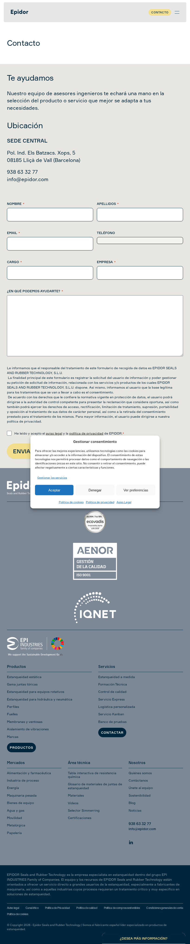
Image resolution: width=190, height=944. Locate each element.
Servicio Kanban (111, 714)
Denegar (95, 490)
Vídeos (73, 803)
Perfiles (13, 707)
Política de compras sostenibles (122, 908)
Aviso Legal (124, 502)
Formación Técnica (112, 684)
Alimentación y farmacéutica (29, 773)
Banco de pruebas (112, 722)
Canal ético (31, 908)
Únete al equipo (141, 788)
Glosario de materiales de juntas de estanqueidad (95, 786)
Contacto (159, 12)
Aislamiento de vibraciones (28, 729)
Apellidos (108, 204)
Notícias (135, 810)
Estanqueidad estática (24, 677)
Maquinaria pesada (22, 795)
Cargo (14, 262)
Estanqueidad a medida (116, 677)
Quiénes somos (140, 773)
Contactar (112, 732)
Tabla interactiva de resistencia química (92, 775)
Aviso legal (13, 908)
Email (13, 233)
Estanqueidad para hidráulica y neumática (39, 699)
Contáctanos (138, 780)
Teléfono (106, 233)
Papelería (14, 833)
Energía (13, 788)
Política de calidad (86, 908)
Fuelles (12, 714)
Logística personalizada (116, 707)
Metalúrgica (16, 825)
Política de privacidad (100, 502)
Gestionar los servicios (52, 477)
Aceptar (54, 490)
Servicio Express (111, 699)
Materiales (76, 795)
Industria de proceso (23, 780)
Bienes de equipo (20, 803)
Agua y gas (15, 810)
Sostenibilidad (140, 795)
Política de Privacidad (57, 908)
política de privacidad (86, 433)
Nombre (15, 204)
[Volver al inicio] (19, 12)
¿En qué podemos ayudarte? (35, 291)
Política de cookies (71, 502)
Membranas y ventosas (24, 722)
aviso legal (54, 433)
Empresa (106, 262)
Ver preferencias (136, 490)
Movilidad (14, 818)
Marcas (12, 737)
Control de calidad (112, 692)
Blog (132, 803)
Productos (21, 747)
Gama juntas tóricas (22, 684)
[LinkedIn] (131, 842)
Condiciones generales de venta (164, 908)
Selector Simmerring (84, 810)
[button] (177, 12)
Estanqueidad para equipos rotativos (35, 692)
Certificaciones (79, 818)
